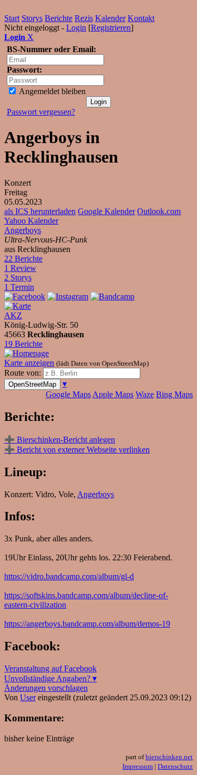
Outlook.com (159, 211)
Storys (32, 18)
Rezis (84, 18)
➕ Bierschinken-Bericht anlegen (59, 439)
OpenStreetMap (32, 384)
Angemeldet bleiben (51, 91)
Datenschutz (175, 766)
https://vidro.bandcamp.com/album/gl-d (69, 576)
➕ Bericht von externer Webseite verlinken (77, 449)
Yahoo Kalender (31, 220)
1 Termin (19, 287)
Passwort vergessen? (41, 111)
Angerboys (22, 230)
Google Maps (68, 394)
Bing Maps (174, 394)
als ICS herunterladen (40, 211)
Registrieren (111, 27)
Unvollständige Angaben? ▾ (50, 678)
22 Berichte (23, 258)
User (28, 697)
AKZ (13, 315)
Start (11, 18)
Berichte (58, 18)
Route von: (23, 372)
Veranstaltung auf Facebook (50, 668)
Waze (145, 394)
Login (76, 27)
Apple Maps (112, 394)
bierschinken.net (169, 757)
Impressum (137, 766)
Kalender (110, 18)
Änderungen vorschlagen (46, 687)
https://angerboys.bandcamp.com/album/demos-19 (87, 623)
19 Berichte (23, 343)
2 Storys (18, 277)
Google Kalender (106, 211)
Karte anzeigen (29, 362)
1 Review (20, 268)
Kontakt (141, 18)
